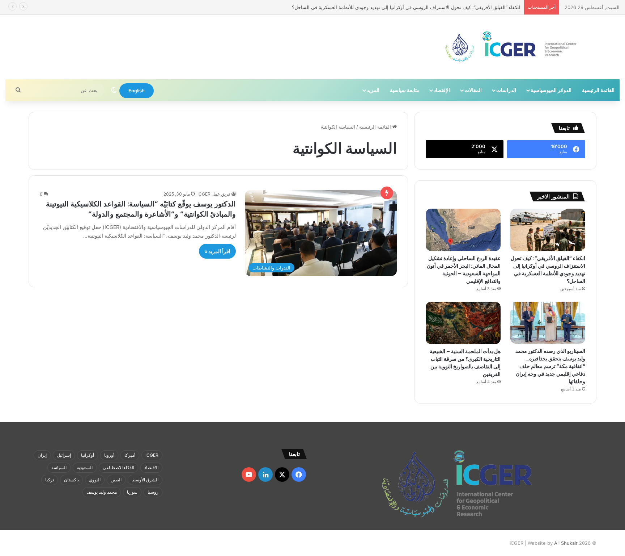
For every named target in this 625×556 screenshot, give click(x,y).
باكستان (71, 479)
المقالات (473, 90)
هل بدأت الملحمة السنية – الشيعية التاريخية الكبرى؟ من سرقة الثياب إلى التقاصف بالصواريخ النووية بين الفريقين (465, 363)
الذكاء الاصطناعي (118, 467)
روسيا (153, 492)
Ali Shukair (566, 543)
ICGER (151, 455)
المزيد (373, 90)
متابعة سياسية (405, 90)
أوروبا (109, 455)
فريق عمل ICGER (213, 194)
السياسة (59, 467)
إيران (42, 455)
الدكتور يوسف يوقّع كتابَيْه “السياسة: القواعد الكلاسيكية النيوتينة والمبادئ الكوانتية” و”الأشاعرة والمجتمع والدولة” (141, 209)
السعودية (85, 467)
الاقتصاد (151, 467)
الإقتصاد (442, 90)
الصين (116, 479)
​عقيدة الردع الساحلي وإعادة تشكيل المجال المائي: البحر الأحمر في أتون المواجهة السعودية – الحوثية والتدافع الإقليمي (464, 270)
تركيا (49, 479)
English (136, 90)
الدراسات (506, 90)
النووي (95, 479)
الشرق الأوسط (145, 479)
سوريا (132, 492)
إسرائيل (64, 455)
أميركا (129, 455)
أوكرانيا (87, 455)
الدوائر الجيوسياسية (551, 90)
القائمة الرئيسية (598, 90)
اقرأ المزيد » (217, 251)
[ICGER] (511, 47)
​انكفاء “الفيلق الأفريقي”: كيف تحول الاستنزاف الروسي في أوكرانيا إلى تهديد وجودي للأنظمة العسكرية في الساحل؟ (548, 270)
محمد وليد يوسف (101, 492)
